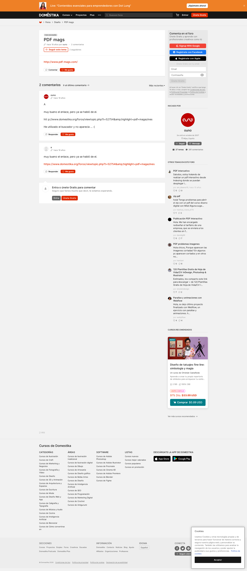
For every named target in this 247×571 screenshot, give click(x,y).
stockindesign (183, 289)
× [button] (244, 5)
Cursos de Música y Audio (50, 509)
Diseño (57, 22)
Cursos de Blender (104, 477)
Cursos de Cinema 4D (106, 470)
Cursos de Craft (46, 460)
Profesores (123, 551)
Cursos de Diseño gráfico (79, 473)
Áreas (71, 452)
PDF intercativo (181, 170)
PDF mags (54, 39)
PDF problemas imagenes (186, 244)
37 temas (180, 149)
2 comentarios (77, 44)
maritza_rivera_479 (185, 210)
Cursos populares (133, 463)
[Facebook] (177, 548)
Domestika (100, 547)
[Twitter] (182, 548)
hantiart (180, 260)
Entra (56, 198)
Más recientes (156, 85)
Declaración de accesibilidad (117, 562)
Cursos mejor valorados (135, 460)
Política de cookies (97, 562)
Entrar (185, 15)
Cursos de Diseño (47, 476)
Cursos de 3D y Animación (51, 480)
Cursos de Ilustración (48, 456)
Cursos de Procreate (105, 466)
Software (102, 452)
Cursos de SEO (74, 490)
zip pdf (176, 196)
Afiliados (99, 551)
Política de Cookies (197, 92)
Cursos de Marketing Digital (80, 497)
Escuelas (83, 547)
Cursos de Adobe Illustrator (108, 462)
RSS (43, 432)
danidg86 (181, 235)
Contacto (110, 547)
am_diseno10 (182, 187)
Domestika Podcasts (47, 551)
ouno (65, 44)
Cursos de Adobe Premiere (108, 473)
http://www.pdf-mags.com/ (61, 61)
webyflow (181, 317)
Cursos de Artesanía (77, 470)
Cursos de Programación (79, 494)
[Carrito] (177, 15)
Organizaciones (111, 551)
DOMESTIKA (49, 15)
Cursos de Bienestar (48, 523)
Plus (92, 15)
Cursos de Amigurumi (77, 505)
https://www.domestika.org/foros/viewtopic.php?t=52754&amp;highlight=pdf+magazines (99, 164)
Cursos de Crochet (76, 501)
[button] (99, 15)
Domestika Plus (63, 551)
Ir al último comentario (75, 85)
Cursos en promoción (134, 467)
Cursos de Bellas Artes (78, 477)
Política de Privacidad (179, 92)
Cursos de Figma (103, 480)
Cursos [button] (66, 15)
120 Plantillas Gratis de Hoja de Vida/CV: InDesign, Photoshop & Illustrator (189, 272)
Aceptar (218, 560)
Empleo (59, 547)
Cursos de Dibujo (75, 466)
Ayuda (131, 547)
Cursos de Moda (46, 493)
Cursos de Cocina (47, 513)
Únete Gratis (69, 198)
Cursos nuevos (131, 456)
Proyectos (81, 15)
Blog (125, 547)
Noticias (119, 547)
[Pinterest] (188, 548)
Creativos (74, 547)
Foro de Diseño (51, 35)
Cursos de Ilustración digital (80, 462)
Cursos (42, 547)
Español (144, 547)
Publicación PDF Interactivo (187, 218)
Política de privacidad (80, 562)
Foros (47, 22)
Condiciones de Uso (197, 90)
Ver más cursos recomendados (183, 416)
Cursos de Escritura (48, 489)
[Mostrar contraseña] (202, 75)
